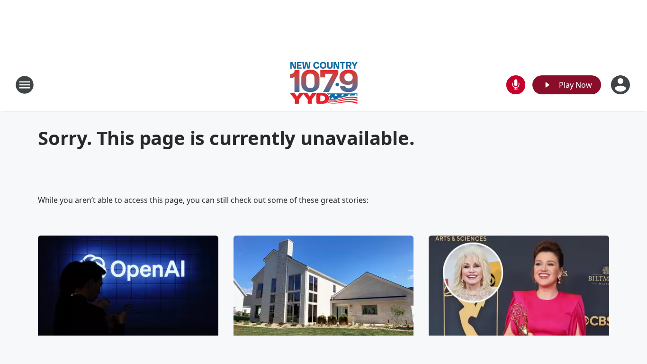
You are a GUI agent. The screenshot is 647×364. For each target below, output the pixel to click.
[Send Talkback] (515, 84)
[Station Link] (323, 84)
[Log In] (621, 84)
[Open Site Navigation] (24, 84)
